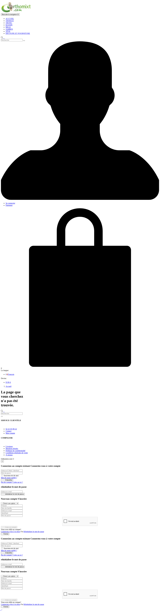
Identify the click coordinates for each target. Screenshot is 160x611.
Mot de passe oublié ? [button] (9, 478)
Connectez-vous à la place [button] (10, 532)
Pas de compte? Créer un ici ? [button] (12, 482)
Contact (8, 431)
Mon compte (10, 433)
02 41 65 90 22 (11, 429)
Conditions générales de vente (17, 453)
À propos (9, 455)
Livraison (9, 446)
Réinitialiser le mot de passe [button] (34, 532)
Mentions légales (12, 449)
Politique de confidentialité (15, 451)
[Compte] (80, 199)
